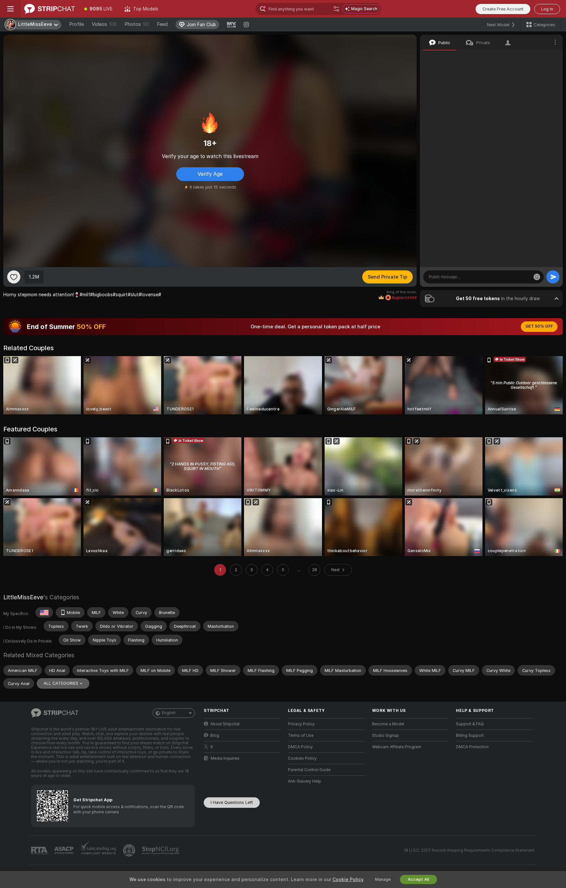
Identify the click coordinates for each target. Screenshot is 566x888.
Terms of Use (300, 735)
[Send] (552, 276)
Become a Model (388, 724)
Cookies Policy (302, 758)
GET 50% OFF (539, 326)
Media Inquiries (225, 758)
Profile (76, 24)
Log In (547, 9)
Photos (136, 24)
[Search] (336, 8)
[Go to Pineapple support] (130, 850)
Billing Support (470, 735)
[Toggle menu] (10, 9)
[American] (44, 612)
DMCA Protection (472, 747)
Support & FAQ (470, 724)
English (169, 713)
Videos (104, 24)
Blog (214, 735)
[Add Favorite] (13, 276)
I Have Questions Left (232, 802)
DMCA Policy (300, 747)
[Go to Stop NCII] (161, 850)
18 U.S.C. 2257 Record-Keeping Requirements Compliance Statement (469, 850)
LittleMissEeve (23, 597)
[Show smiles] (537, 277)
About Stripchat (225, 724)
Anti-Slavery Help (304, 781)
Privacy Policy (301, 724)
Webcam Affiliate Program (396, 747)
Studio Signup (385, 735)
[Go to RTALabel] (40, 850)
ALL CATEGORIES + (63, 683)
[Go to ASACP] (64, 850)
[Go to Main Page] (49, 9)
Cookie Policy (347, 879)
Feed (162, 24)
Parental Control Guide (309, 770)
